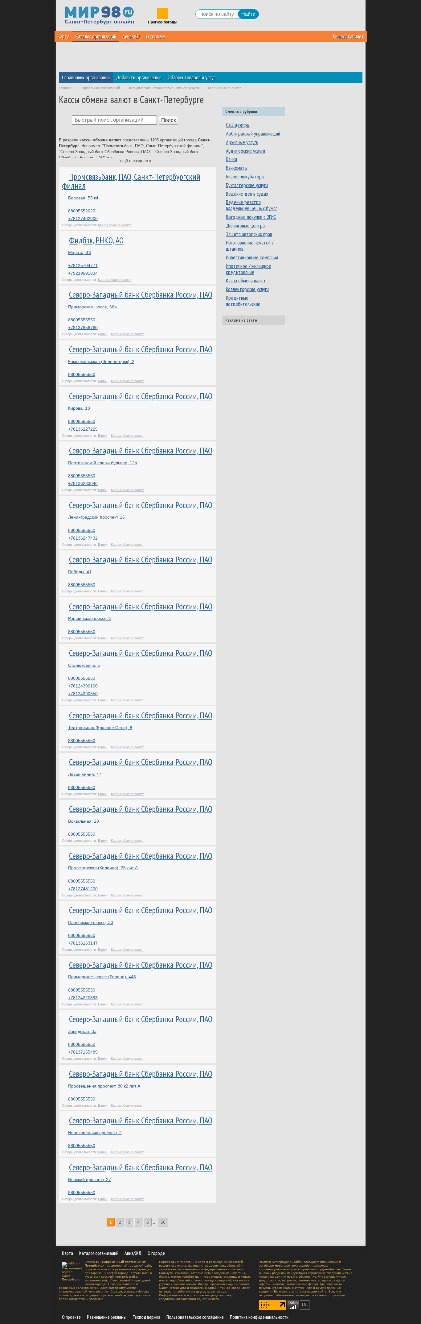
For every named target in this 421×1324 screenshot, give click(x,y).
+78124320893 (83, 997)
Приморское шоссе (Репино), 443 (102, 976)
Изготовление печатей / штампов (249, 245)
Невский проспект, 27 (89, 1179)
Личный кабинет (348, 36)
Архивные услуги (242, 142)
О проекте (71, 1317)
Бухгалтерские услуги (247, 185)
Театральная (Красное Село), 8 (100, 727)
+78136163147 (83, 943)
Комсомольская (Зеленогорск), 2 (101, 361)
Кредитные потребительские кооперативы (243, 304)
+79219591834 (83, 273)
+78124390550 (83, 693)
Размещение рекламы (106, 1317)
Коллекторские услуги (247, 289)
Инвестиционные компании (252, 257)
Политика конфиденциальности (259, 1317)
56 (163, 1222)
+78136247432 (83, 538)
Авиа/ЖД (131, 36)
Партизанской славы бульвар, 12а (102, 462)
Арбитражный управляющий (253, 133)
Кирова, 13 (79, 408)
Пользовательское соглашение (195, 1317)
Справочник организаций (86, 77)
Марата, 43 (79, 252)
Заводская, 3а (82, 1031)
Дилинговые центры (245, 225)
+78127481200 (83, 888)
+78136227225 (83, 429)
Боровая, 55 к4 (83, 197)
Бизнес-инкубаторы (245, 176)
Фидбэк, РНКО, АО (96, 240)
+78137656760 (83, 327)
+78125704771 (83, 265)
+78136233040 (83, 483)
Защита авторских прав (249, 234)
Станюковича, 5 (84, 665)
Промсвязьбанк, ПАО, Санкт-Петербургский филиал (131, 181)
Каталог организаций (96, 36)
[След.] (172, 1222)
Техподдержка (146, 1317)
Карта (63, 36)
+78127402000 (83, 218)
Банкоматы (236, 167)
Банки (102, 334)
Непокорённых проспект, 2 (95, 1132)
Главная (65, 88)
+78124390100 (83, 685)
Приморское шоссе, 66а (92, 306)
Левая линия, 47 (84, 774)
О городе (155, 36)
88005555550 (81, 319)
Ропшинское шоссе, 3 (90, 618)
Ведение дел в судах (247, 193)
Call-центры (238, 124)
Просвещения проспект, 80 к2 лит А (104, 1086)
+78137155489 (83, 1052)
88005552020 (81, 210)
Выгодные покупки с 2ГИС (251, 216)
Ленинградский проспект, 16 (96, 517)
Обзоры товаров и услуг (191, 77)
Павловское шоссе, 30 (90, 922)
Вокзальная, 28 (83, 821)
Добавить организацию (138, 77)
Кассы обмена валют (114, 225)
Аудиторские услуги (245, 150)
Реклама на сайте (241, 320)
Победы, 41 (80, 571)
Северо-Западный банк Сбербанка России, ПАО (140, 294)
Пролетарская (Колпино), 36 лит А (103, 867)
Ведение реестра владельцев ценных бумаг (251, 205)
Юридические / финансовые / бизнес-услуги (164, 88)
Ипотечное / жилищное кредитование (248, 269)
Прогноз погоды (162, 22)
